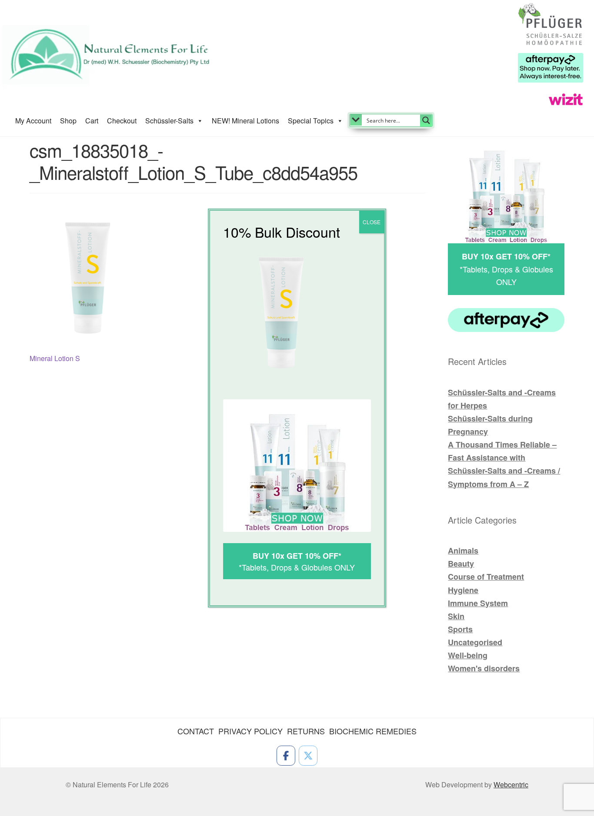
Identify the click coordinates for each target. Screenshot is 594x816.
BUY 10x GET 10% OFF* (297, 555)
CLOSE (371, 222)
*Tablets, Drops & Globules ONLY (297, 567)
